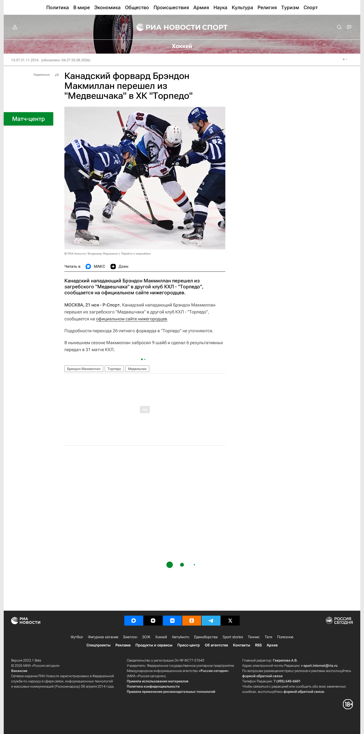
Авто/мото (180, 637)
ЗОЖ (146, 637)
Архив (272, 645)
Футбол (77, 637)
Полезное (285, 637)
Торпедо (114, 369)
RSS (258, 645)
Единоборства (206, 637)
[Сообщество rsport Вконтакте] (172, 621)
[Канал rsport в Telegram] (211, 621)
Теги (268, 637)
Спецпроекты (98, 645)
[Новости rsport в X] (230, 621)
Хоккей (161, 637)
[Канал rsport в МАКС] (133, 621)
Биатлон (130, 637)
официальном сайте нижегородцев (131, 318)
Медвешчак (137, 369)
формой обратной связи (262, 676)
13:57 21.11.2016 (25, 60)
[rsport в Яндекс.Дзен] (153, 621)
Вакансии (19, 671)
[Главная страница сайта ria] (165, 27)
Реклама (122, 645)
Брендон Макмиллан (84, 369)
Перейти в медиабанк (136, 253)
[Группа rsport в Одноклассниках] (191, 621)
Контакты (241, 645)
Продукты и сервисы (153, 645)
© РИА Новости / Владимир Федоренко (91, 253)
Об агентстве (216, 645)
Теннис (254, 637)
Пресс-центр (188, 645)
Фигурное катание (103, 637)
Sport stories (233, 637)
